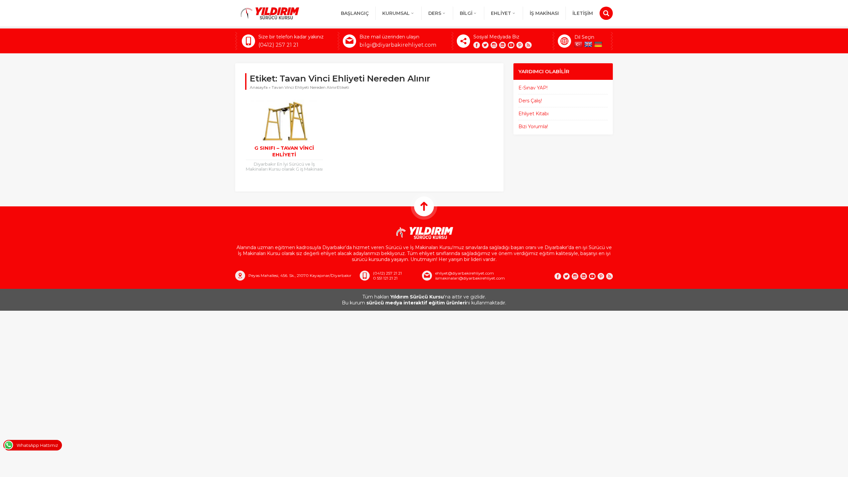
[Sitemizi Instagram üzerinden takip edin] (494, 45)
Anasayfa (259, 87)
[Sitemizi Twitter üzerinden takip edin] (485, 45)
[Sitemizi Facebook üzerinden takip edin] (476, 45)
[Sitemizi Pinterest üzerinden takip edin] (519, 45)
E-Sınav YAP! (533, 88)
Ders (434, 13)
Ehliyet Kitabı (533, 114)
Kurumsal (396, 13)
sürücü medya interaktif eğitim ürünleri (416, 303)
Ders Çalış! (530, 101)
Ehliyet (501, 13)
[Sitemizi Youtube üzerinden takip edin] (511, 45)
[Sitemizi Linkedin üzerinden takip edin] (502, 45)
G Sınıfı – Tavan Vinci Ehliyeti (284, 151)
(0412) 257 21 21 (278, 45)
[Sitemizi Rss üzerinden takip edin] (528, 45)
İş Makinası (544, 13)
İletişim (582, 13)
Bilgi (466, 13)
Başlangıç (355, 13)
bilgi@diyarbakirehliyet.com (397, 45)
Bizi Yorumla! (533, 127)
